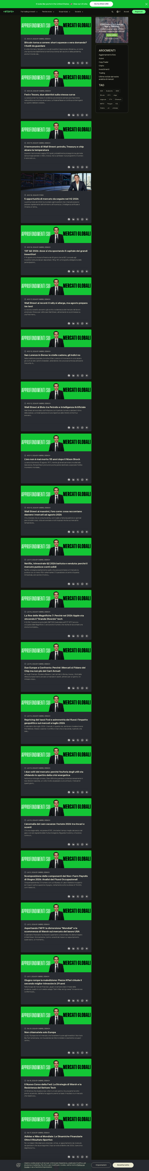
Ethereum (118, 99)
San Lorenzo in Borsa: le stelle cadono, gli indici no (52, 355)
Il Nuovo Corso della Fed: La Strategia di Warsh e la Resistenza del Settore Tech (52, 1086)
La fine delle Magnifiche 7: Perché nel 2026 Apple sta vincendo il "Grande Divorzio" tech (54, 617)
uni (108, 108)
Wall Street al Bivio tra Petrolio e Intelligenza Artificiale (55, 407)
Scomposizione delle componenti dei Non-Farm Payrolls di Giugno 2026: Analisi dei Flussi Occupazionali (56, 878)
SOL (116, 104)
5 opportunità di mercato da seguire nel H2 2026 (51, 199)
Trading (102, 73)
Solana (102, 108)
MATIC (102, 104)
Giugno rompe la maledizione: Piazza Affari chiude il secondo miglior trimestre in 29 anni (53, 982)
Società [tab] (78, 12)
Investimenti (104, 69)
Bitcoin (102, 95)
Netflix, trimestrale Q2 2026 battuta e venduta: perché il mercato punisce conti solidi (55, 565)
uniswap (115, 108)
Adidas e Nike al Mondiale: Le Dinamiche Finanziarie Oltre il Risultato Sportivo (53, 1138)
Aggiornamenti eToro (107, 55)
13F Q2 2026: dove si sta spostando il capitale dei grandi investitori (55, 253)
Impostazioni (101, 1165)
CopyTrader (103, 62)
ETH (110, 99)
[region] (74, 1165)
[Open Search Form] (112, 11)
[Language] (119, 11)
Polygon (110, 104)
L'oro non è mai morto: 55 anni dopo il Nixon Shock (52, 459)
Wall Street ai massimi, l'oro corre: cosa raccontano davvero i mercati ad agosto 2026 (53, 513)
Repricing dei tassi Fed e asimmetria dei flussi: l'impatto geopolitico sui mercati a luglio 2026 (56, 721)
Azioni (101, 58)
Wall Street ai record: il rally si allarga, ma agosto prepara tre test (55, 305)
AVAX (117, 91)
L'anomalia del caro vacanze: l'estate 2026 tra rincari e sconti (54, 826)
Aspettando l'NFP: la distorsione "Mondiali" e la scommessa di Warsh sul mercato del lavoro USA (52, 930)
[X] (78, 63)
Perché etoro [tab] (47, 12)
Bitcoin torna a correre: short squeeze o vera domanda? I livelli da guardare (55, 44)
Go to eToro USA (101, 4)
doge (115, 95)
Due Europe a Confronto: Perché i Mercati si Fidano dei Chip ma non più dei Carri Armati (54, 669)
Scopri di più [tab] (63, 12)
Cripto (101, 66)
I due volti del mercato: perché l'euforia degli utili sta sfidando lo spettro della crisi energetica (53, 773)
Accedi (126, 12)
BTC (109, 95)
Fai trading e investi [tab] (28, 12)
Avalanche (109, 91)
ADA (101, 91)
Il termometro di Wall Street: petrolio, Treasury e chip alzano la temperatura (54, 148)
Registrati (139, 12)
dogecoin (103, 99)
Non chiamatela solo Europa (40, 1032)
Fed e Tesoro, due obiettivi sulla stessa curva (49, 94)
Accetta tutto (123, 1165)
